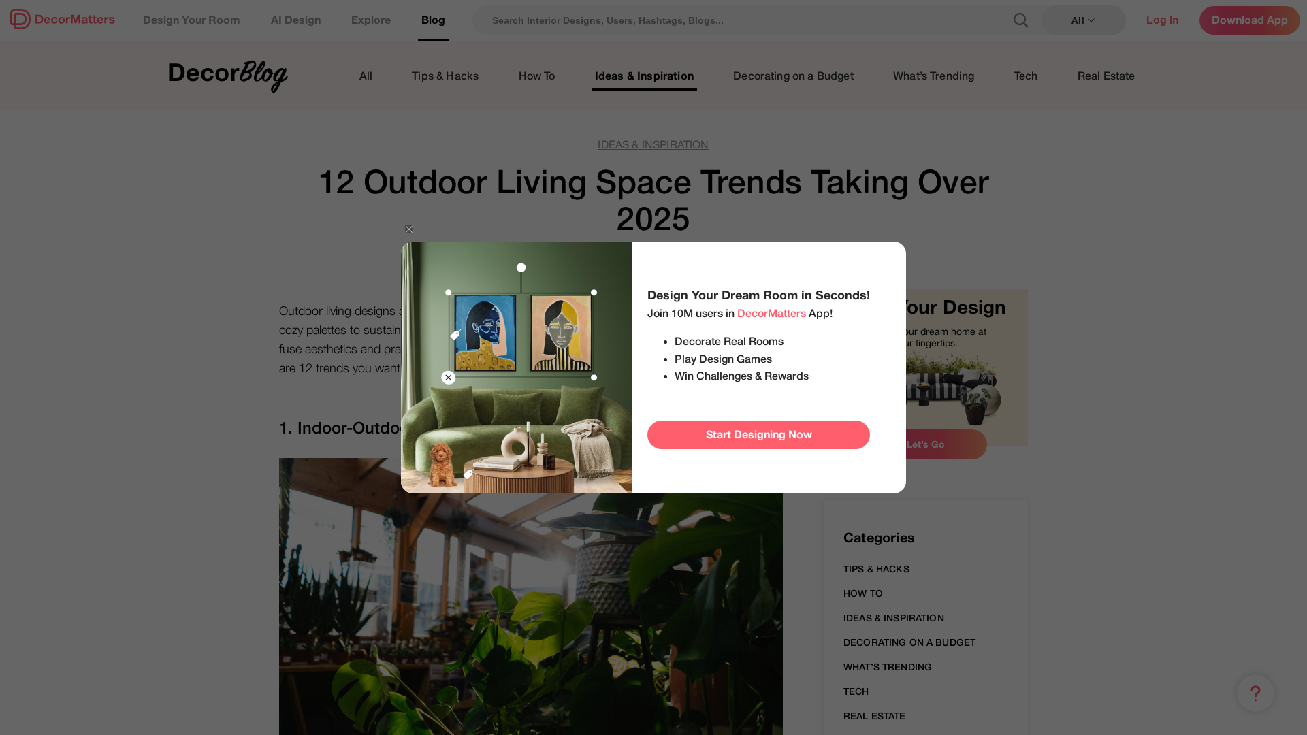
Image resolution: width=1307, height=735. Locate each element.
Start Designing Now (759, 435)
